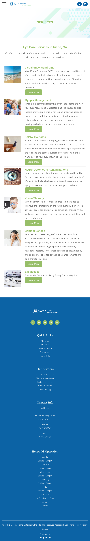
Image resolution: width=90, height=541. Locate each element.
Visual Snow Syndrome (45, 374)
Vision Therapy (45, 389)
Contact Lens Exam (45, 382)
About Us (45, 341)
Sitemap (45, 529)
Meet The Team (45, 348)
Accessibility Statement (64, 525)
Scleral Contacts (45, 385)
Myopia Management (45, 378)
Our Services (45, 344)
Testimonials (45, 352)
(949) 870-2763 (45, 428)
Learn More (33, 92)
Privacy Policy (80, 525)
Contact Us (45, 356)
